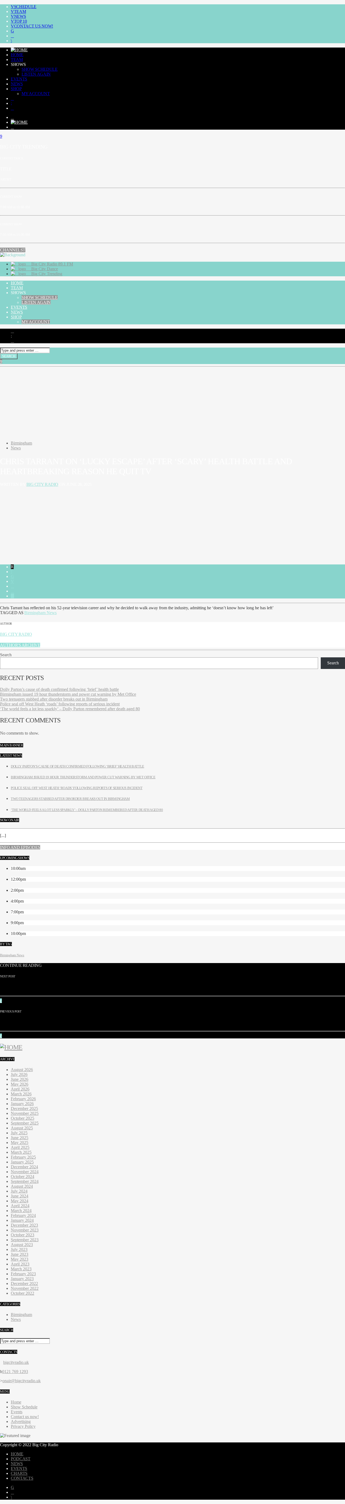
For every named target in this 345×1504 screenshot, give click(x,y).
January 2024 (22, 1220)
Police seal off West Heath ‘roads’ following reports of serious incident (60, 704)
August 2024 (22, 1186)
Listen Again (36, 74)
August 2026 (22, 1069)
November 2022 (25, 1288)
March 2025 (21, 1152)
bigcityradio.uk (16, 1362)
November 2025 (25, 1113)
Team (20, 11)
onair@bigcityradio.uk (21, 1380)
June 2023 (19, 1254)
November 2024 (25, 1171)
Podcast (20, 1458)
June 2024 (19, 1196)
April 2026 (20, 1089)
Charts (19, 1473)
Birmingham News (40, 612)
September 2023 (25, 1239)
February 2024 (23, 1215)
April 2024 (20, 1205)
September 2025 (25, 1123)
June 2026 (19, 1079)
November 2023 (25, 1230)
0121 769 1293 (15, 1371)
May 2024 (19, 1201)
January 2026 (22, 1103)
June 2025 (19, 1137)
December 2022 (24, 1283)
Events (19, 79)
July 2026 (19, 1074)
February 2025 (23, 1157)
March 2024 (21, 1210)
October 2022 (22, 1293)
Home (17, 54)
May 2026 (19, 1084)
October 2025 (22, 1118)
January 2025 (22, 1162)
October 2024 (22, 1176)
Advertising (21, 1421)
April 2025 (20, 1147)
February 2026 (23, 1098)
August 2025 (22, 1128)
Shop (16, 88)
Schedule (25, 6)
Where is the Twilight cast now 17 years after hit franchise (83, 1022)
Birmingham (21, 443)
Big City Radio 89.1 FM (51, 264)
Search (6, 654)
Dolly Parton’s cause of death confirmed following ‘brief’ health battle (59, 689)
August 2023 (22, 1244)
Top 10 (20, 21)
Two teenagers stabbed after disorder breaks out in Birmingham (54, 699)
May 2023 (19, 1259)
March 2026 (21, 1094)
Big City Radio (42, 484)
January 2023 (22, 1278)
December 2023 (24, 1225)
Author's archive (20, 645)
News (20, 16)
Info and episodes (20, 847)
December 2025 (24, 1108)
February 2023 (23, 1273)
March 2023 (21, 1269)
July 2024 (19, 1191)
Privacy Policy (23, 1426)
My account (36, 93)
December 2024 (24, 1167)
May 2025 (19, 1142)
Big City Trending (46, 273)
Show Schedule (40, 69)
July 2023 (19, 1249)
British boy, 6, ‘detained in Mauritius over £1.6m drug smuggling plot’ (95, 987)
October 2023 (22, 1235)
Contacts (22, 1478)
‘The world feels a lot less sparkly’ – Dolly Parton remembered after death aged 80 (70, 708)
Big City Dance (44, 269)
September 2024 (25, 1181)
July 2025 (19, 1132)
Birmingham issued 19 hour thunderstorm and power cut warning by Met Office (68, 694)
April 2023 (20, 1264)
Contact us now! (33, 26)
